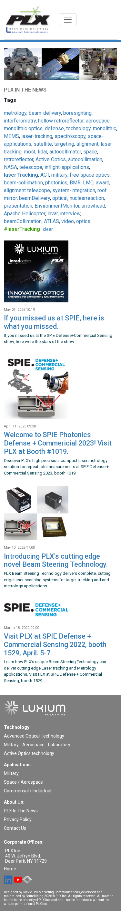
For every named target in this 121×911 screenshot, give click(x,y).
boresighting (77, 113)
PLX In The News (21, 810)
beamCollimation (23, 221)
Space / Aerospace (23, 782)
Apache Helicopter (24, 214)
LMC (88, 183)
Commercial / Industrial (27, 790)
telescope (30, 167)
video (67, 221)
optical (59, 198)
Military (11, 773)
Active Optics (50, 159)
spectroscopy (70, 136)
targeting (64, 144)
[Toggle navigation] (68, 19)
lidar (42, 152)
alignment (87, 144)
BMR (75, 183)
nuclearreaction (87, 198)
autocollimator (65, 152)
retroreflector (18, 159)
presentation (18, 206)
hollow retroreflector (61, 121)
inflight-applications (67, 167)
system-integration (73, 190)
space (90, 152)
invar (52, 214)
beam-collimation (23, 183)
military (59, 175)
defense (54, 128)
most (29, 152)
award (102, 183)
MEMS (11, 136)
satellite (43, 144)
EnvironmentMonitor (57, 206)
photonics (56, 183)
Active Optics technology (29, 753)
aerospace (98, 121)
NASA (10, 167)
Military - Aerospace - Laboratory (37, 744)
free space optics (90, 175)
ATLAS (51, 221)
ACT (44, 175)
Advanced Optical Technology (34, 736)
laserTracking (21, 175)
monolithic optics (23, 128)
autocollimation (85, 159)
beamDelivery (34, 198)
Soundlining (35, 896)
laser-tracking (36, 136)
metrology (15, 113)
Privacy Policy (18, 819)
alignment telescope (27, 190)
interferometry (20, 121)
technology (78, 128)
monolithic (104, 128)
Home (10, 868)
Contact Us (15, 828)
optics (83, 221)
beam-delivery (45, 113)
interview (70, 214)
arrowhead (93, 206)
